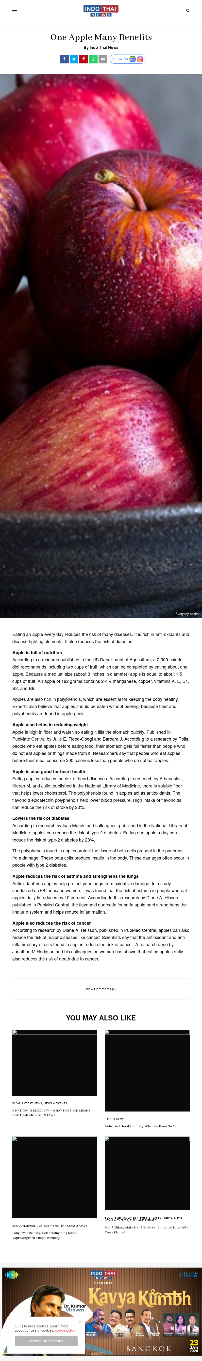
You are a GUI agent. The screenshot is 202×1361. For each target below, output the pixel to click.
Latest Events (139, 1217)
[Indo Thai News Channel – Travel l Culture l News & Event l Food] (101, 11)
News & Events (55, 1103)
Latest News (32, 1103)
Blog (16, 1103)
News (178, 1217)
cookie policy (65, 1330)
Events (120, 1217)
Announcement (24, 1225)
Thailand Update (74, 1225)
